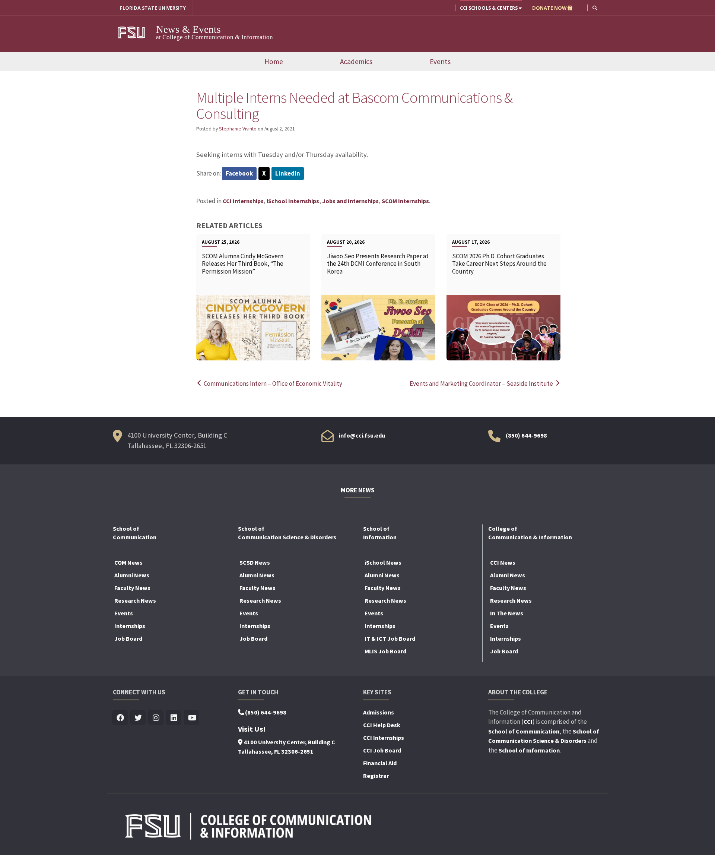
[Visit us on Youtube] (192, 718)
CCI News (502, 562)
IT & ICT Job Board (390, 638)
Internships (129, 626)
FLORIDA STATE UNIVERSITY (153, 7)
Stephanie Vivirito (238, 129)
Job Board (128, 638)
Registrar (376, 775)
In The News (506, 613)
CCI (528, 721)
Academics (356, 61)
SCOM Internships (405, 201)
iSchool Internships (293, 201)
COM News (128, 562)
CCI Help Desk (381, 725)
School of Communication (523, 731)
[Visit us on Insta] (156, 718)
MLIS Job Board (385, 651)
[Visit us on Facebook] (120, 718)
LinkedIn (287, 173)
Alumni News (131, 575)
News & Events (188, 29)
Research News (135, 600)
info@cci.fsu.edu (362, 435)
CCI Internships (243, 201)
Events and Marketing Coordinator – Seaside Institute (482, 383)
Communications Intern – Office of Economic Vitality (272, 383)
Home (273, 61)
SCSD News (254, 562)
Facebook (239, 173)
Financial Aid (380, 763)
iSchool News (383, 562)
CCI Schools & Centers (489, 7)
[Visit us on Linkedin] (174, 718)
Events (440, 61)
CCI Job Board (382, 750)
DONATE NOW (550, 7)
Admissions (378, 712)
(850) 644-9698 (526, 435)
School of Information (529, 750)
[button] (594, 7)
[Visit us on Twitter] (138, 718)
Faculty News (132, 587)
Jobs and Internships (350, 201)
